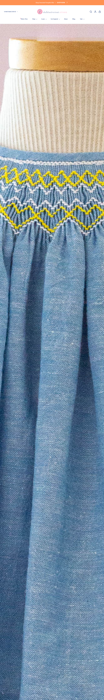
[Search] (91, 12)
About (66, 19)
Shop (33, 19)
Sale (81, 19)
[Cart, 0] (100, 11)
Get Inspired (54, 19)
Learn (43, 19)
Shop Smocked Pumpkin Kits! (45, 2)
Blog (73, 19)
